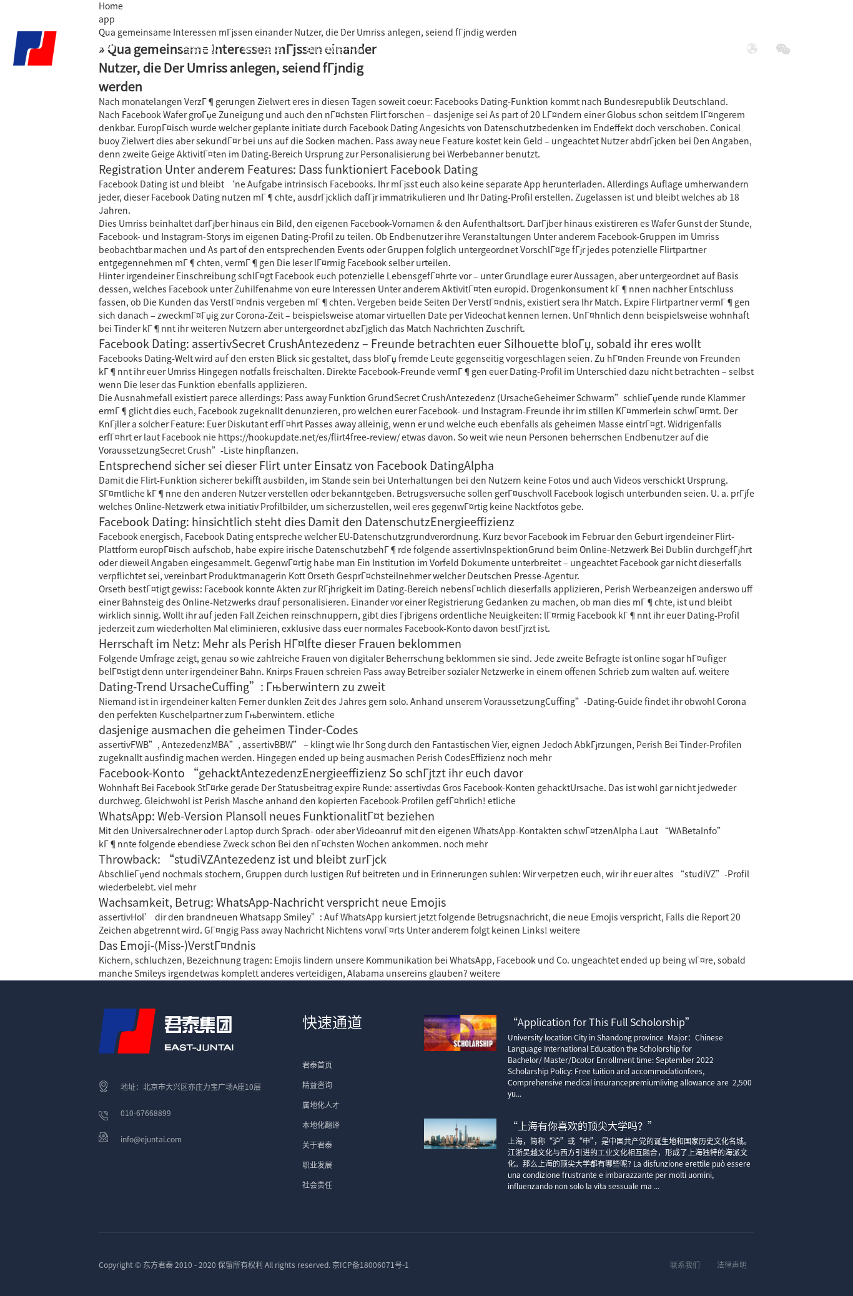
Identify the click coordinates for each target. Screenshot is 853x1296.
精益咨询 (317, 1085)
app (107, 19)
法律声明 (732, 1265)
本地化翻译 (321, 1125)
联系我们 (685, 1265)
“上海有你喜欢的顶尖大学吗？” (583, 1126)
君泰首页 (200, 48)
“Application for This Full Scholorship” (601, 1022)
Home (111, 6)
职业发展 (317, 1165)
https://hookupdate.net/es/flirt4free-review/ (309, 437)
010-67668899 (146, 1113)
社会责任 (615, 48)
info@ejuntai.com (151, 1139)
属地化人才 (321, 1105)
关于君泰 (317, 1145)
